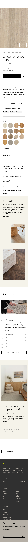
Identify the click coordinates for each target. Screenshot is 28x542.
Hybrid (4, 498)
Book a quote (6, 81)
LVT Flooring (8, 52)
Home (4, 52)
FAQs (17, 493)
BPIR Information (6, 515)
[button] (21, 45)
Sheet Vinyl (5, 499)
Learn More (6, 216)
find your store (7, 83)
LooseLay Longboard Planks (16, 52)
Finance (17, 496)
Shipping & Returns (20, 495)
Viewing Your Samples (7, 517)
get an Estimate (15, 81)
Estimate (17, 499)
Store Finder (18, 498)
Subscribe (23, 481)
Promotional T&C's (7, 519)
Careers (4, 510)
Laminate (5, 493)
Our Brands (5, 512)
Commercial (5, 514)
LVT (3, 496)
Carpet (4, 491)
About (4, 509)
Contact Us (18, 491)
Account (17, 501)
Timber (4, 495)
